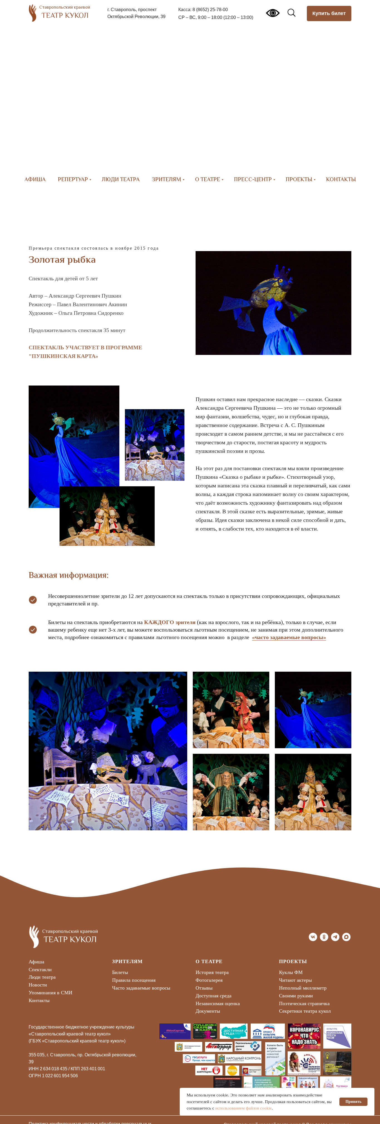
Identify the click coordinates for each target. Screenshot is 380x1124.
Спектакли (40, 969)
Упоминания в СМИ (50, 992)
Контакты (341, 180)
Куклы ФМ (291, 972)
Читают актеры (295, 980)
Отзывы (204, 988)
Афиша (35, 180)
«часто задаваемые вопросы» (289, 637)
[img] (268, 1031)
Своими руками (296, 995)
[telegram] (335, 939)
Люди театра (121, 180)
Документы (208, 1011)
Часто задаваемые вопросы (141, 988)
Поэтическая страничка (304, 1003)
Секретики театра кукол (305, 1011)
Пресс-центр (253, 180)
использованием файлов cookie (243, 1108)
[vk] (313, 939)
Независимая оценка (218, 1003)
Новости (38, 985)
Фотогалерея (209, 980)
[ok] (324, 939)
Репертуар (73, 180)
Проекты (299, 180)
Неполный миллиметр (303, 988)
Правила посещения (134, 980)
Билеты (120, 972)
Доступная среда (213, 995)
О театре (207, 180)
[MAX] (346, 939)
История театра (212, 972)
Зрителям (166, 180)
